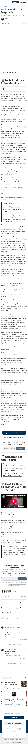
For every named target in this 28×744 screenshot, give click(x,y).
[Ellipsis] (26, 627)
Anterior (6, 602)
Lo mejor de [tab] (5, 678)
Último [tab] (11, 678)
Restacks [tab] (12, 613)
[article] (14, 685)
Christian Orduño (9, 627)
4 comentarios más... (6, 670)
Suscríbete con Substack (15, 723)
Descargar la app (20, 739)
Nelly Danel (8, 649)
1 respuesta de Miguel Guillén (13, 644)
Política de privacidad (14, 585)
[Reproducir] (3, 89)
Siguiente (21, 602)
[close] (23, 692)
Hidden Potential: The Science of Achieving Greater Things (13, 475)
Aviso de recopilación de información (17, 584)
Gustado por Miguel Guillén (12, 629)
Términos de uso (20, 726)
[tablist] (8, 612)
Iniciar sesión (23, 2)
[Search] (25, 677)
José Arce (14, 334)
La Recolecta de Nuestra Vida (9, 684)
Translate (5, 6)
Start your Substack (9, 739)
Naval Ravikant (5, 198)
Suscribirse (15, 2)
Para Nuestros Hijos (8, 682)
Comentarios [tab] (5, 613)
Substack (7, 742)
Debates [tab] (17, 678)
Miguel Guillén (8, 18)
